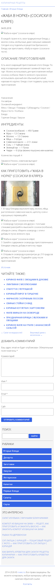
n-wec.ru (21, 572)
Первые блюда (11, 491)
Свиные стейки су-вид (19, 303)
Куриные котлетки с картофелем (25, 308)
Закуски (7, 471)
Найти (34, 436)
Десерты (8, 457)
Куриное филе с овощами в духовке (27, 279)
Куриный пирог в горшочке (22, 293)
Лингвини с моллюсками (21, 284)
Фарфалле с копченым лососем (24, 298)
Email (4, 393)
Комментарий (7, 356)
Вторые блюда (11, 450)
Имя (4, 381)
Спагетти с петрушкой (19, 289)
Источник (5, 267)
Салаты (7, 497)
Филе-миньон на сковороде (22, 312)
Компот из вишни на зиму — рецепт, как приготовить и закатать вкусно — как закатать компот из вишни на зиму (25, 526)
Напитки (7, 484)
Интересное (9, 477)
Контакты (27, 584)
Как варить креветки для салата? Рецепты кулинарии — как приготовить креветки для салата (25, 554)
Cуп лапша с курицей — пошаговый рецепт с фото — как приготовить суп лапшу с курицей (27, 543)
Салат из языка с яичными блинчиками (25, 518)
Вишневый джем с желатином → (38, 333)
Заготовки (8, 464)
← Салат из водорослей (11, 332)
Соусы (6, 504)
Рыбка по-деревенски (14, 534)
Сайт (3, 406)
